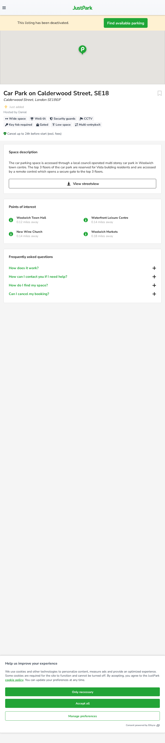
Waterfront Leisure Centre (109, 218)
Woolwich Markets (104, 232)
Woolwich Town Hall (31, 218)
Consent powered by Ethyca (140, 725)
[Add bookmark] (159, 93)
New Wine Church (29, 232)
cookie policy (14, 680)
